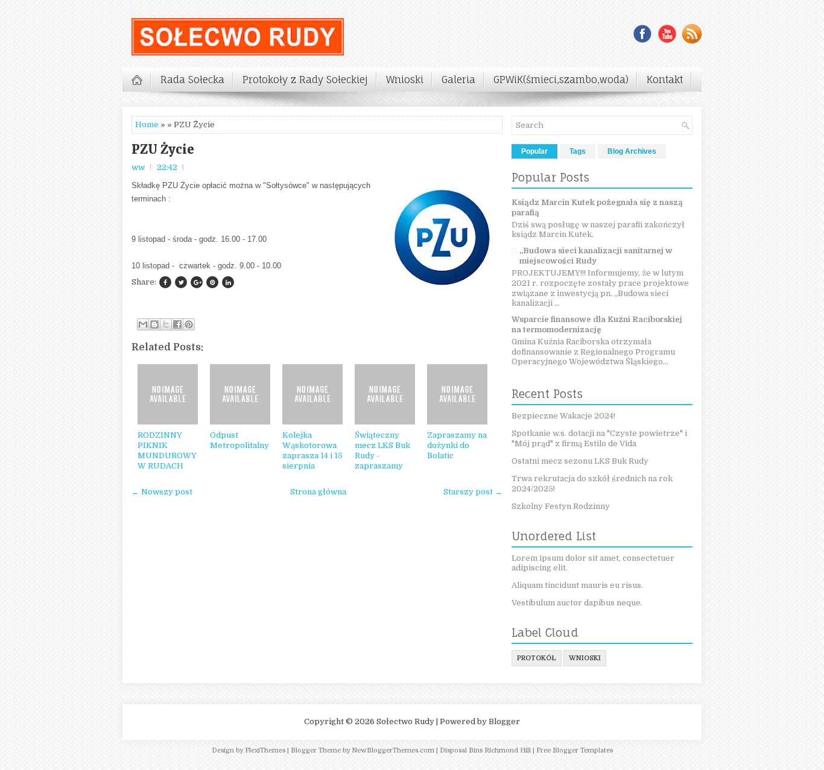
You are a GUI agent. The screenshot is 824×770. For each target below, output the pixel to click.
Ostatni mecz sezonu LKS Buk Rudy (580, 460)
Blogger (504, 721)
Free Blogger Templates (574, 750)
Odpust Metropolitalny (239, 440)
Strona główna (318, 491)
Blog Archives (631, 151)
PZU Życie (163, 149)
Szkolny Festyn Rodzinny (561, 506)
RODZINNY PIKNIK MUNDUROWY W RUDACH (167, 450)
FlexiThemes (265, 750)
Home (147, 124)
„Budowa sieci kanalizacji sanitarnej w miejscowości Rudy (596, 255)
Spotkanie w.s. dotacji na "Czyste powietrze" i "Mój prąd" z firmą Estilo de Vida (599, 438)
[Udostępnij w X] (166, 324)
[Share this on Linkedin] (228, 282)
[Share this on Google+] (197, 282)
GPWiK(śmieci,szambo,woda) (561, 80)
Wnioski (404, 80)
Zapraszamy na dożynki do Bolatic (457, 445)
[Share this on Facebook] (165, 282)
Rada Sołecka (192, 80)
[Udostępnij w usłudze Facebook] (177, 324)
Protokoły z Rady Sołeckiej (305, 80)
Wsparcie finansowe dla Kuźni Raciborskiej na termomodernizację (597, 324)
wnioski (585, 658)
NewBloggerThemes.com (393, 750)
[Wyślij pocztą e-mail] (143, 324)
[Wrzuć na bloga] (154, 324)
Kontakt (665, 80)
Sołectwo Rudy (405, 721)
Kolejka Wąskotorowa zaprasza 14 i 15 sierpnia (312, 450)
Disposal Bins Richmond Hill (485, 750)
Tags (577, 151)
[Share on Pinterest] (212, 282)
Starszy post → (472, 491)
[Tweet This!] (181, 282)
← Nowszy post (162, 491)
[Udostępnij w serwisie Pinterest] (189, 324)
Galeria (458, 80)
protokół (536, 658)
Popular (534, 151)
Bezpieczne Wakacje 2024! (563, 415)
